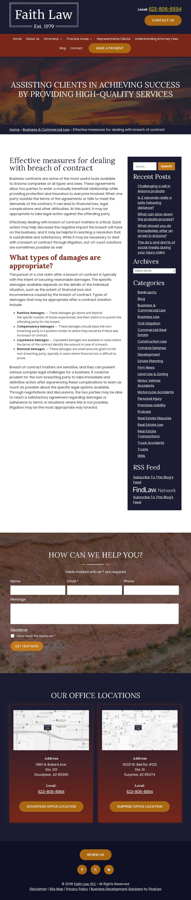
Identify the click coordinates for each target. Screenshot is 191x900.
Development (149, 354)
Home (17, 39)
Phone (129, 581)
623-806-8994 (165, 9)
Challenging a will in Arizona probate (154, 188)
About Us (32, 39)
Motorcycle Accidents (156, 392)
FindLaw (155, 889)
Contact (76, 48)
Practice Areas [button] (78, 39)
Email (73, 581)
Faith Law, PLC (85, 884)
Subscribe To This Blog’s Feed (153, 480)
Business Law (148, 316)
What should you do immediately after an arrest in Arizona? (155, 230)
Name (15, 581)
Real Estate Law (150, 424)
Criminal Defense (152, 348)
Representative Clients (113, 39)
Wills (141, 455)
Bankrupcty (147, 292)
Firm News (146, 367)
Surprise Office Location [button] (139, 806)
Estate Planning (150, 361)
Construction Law (152, 341)
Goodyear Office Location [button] (51, 806)
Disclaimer (19, 629)
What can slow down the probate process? (156, 217)
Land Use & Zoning (153, 374)
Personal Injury (150, 398)
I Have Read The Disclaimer (35, 636)
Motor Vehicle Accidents (149, 383)
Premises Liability (152, 405)
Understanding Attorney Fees (156, 39)
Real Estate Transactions (149, 434)
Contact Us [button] (163, 20)
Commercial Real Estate (152, 332)
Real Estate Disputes (154, 418)
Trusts (143, 449)
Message (18, 599)
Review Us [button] (95, 854)
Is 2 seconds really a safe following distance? (155, 202)
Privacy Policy (77, 889)
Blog (63, 48)
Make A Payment (109, 48)
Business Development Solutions (117, 889)
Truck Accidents (151, 442)
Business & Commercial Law (152, 308)
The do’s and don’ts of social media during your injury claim (156, 247)
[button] (187, 873)
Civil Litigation (149, 323)
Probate (144, 411)
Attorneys (51, 39)
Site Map (56, 889)
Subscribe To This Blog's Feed (153, 499)
